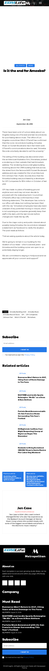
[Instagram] (24, 529)
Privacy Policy (29, 355)
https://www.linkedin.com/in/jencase (24, 511)
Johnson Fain (8, 317)
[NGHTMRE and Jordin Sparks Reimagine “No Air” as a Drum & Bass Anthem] (9, 395)
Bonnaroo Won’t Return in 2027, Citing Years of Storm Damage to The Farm (32, 379)
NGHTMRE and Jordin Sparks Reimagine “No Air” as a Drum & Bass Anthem (31, 397)
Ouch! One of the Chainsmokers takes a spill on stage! (12, 478)
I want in (25, 349)
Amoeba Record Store (11, 314)
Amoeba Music (33, 312)
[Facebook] (20, 529)
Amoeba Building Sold (18, 312)
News (30, 65)
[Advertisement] (24, 31)
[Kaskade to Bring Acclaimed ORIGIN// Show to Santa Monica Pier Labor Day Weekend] (9, 448)
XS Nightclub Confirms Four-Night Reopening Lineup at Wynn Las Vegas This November (30, 432)
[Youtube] (23, 582)
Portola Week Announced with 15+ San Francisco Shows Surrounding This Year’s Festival (31, 415)
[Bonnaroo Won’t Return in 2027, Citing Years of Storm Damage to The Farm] (9, 377)
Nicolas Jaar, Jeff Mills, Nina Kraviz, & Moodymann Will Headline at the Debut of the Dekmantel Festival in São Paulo (35, 480)
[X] (28, 529)
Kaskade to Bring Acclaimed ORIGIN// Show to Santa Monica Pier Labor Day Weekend (32, 450)
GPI (23, 314)
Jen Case (26, 120)
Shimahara (31, 317)
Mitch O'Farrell (20, 317)
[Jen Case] (20, 120)
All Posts (20, 65)
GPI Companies (31, 314)
